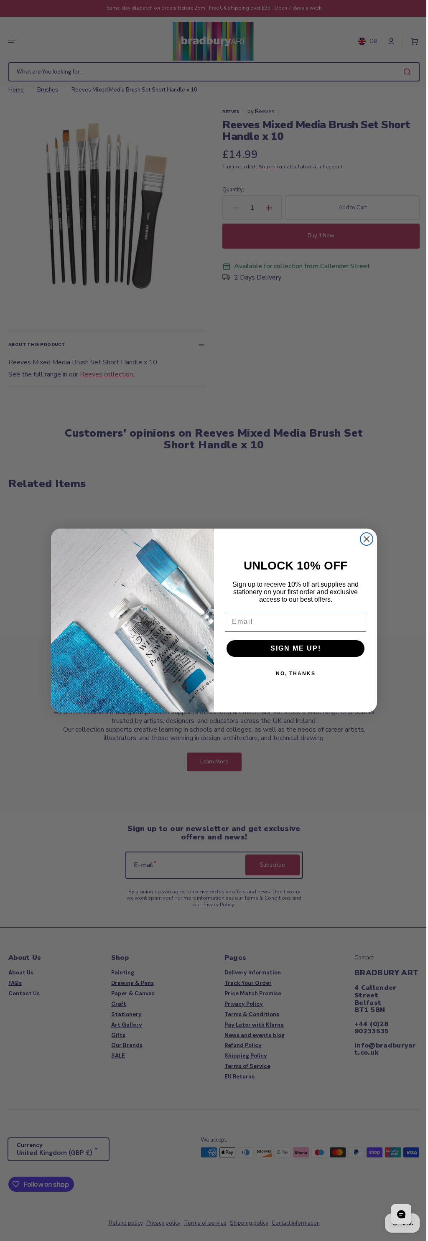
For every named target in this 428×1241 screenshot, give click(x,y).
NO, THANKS (292, 673)
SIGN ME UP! (292, 648)
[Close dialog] (363, 539)
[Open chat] (395, 1214)
